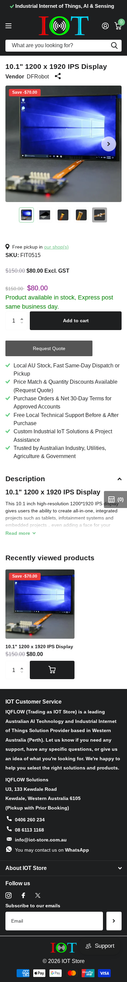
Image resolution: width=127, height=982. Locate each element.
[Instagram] (8, 895)
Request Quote (49, 348)
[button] (108, 144)
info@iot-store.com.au (41, 839)
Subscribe (114, 921)
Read (17, 533)
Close (63, 868)
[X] (37, 895)
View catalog (9, 26)
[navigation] (26, 214)
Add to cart (76, 320)
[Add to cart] (52, 670)
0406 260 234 (30, 819)
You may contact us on (52, 850)
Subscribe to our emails (32, 905)
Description (25, 479)
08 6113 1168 (29, 830)
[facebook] (23, 895)
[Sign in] (105, 26)
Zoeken (114, 46)
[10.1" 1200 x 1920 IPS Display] (40, 604)
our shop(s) (56, 247)
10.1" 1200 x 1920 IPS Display (39, 646)
